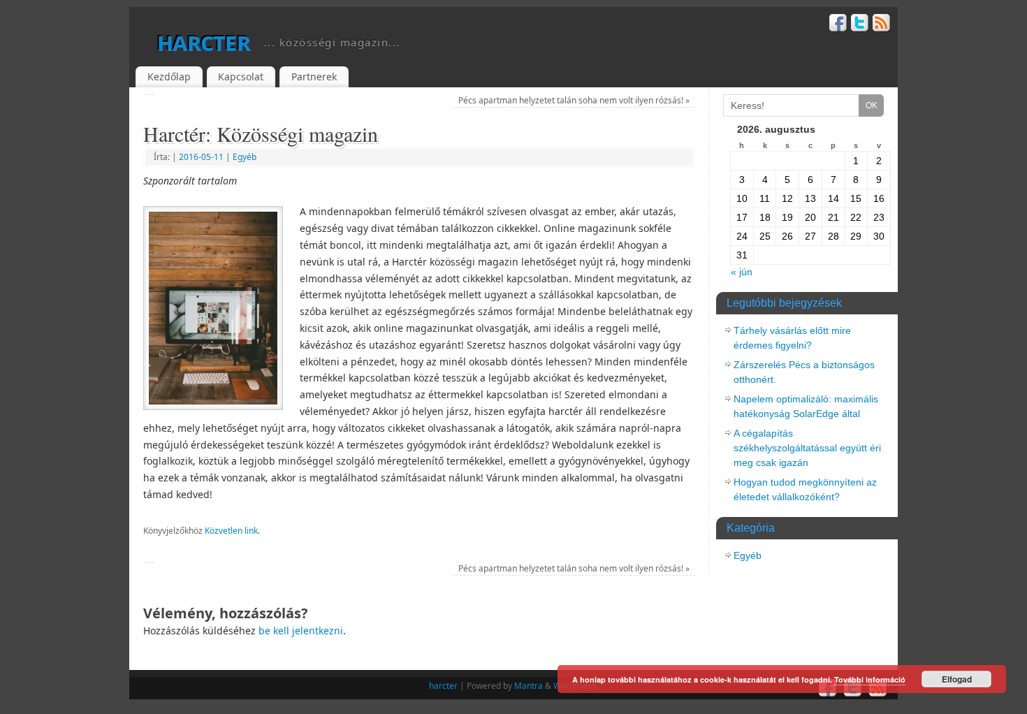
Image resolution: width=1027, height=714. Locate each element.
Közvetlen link (231, 531)
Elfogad (957, 679)
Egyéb (244, 157)
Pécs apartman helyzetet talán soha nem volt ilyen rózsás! (574, 100)
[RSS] (882, 25)
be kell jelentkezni (300, 630)
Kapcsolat (240, 76)
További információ (869, 679)
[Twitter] (860, 25)
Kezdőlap (169, 76)
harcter (203, 41)
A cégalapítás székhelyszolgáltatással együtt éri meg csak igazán (807, 448)
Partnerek (314, 76)
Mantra (528, 686)
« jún (741, 271)
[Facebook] (838, 25)
